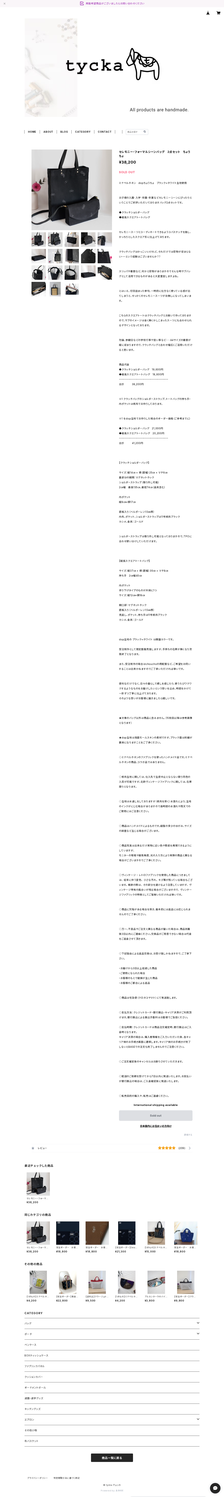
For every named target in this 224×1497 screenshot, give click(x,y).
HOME (32, 131)
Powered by (108, 1490)
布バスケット (31, 1441)
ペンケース (30, 1344)
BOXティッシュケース (36, 1355)
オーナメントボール (35, 1387)
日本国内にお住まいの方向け (156, 1126)
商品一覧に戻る (112, 1458)
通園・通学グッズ (33, 1398)
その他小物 (30, 1430)
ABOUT (48, 131)
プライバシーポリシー (37, 1478)
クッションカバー (33, 1376)
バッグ (27, 1323)
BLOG (64, 131)
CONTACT (105, 131)
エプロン (29, 1419)
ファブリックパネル (34, 1366)
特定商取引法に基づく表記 (67, 1478)
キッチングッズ (32, 1408)
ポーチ (28, 1334)
